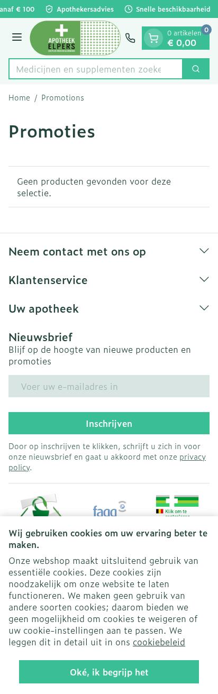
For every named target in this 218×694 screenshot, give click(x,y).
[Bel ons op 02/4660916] (130, 38)
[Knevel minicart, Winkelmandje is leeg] (153, 38)
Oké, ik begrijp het (109, 671)
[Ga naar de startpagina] (75, 38)
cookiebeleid (159, 641)
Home (19, 97)
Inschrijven (109, 423)
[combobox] (95, 68)
